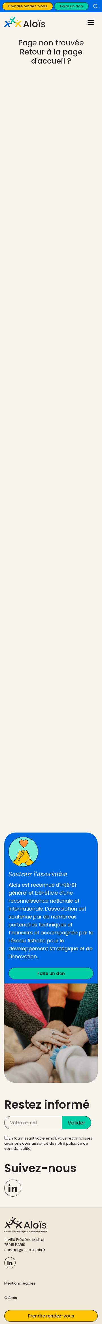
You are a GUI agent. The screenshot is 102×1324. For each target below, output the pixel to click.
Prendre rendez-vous (27, 6)
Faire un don (71, 6)
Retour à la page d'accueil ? (51, 56)
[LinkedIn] (12, 1188)
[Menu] (90, 22)
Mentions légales (20, 1283)
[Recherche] (95, 6)
